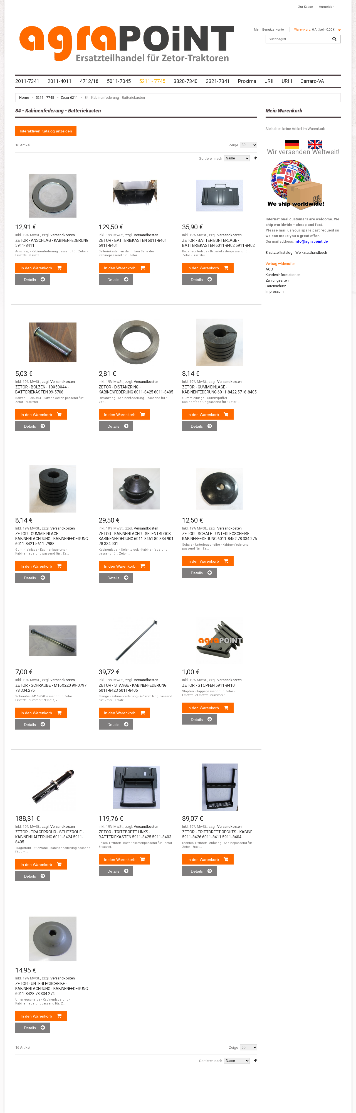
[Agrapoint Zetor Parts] (315, 143)
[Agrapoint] (126, 43)
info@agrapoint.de (311, 241)
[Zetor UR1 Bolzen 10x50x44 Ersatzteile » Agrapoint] (52, 342)
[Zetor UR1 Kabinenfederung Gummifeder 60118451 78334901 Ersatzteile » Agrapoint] (136, 489)
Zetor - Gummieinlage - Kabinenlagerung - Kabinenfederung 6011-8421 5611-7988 (51, 538)
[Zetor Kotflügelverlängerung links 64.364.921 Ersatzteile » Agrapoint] (52, 787)
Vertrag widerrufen (280, 264)
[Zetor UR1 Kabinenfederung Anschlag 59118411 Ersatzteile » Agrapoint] (52, 195)
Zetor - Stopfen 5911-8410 (208, 685)
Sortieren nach (210, 158)
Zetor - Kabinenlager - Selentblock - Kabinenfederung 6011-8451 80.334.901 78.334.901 (136, 538)
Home (24, 97)
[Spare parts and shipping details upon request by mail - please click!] (296, 158)
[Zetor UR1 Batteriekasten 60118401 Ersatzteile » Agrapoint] (136, 195)
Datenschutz (276, 286)
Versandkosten (62, 235)
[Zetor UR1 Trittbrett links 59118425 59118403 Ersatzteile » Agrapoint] (136, 787)
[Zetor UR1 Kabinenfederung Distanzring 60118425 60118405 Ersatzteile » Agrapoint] (136, 342)
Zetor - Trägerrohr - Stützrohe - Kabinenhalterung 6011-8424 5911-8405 (49, 837)
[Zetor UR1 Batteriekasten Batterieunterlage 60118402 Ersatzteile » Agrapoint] (219, 195)
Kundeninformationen (283, 275)
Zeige (233, 145)
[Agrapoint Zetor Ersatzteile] (292, 143)
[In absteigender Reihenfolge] (255, 158)
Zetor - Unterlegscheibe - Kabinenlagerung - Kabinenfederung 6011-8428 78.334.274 (51, 988)
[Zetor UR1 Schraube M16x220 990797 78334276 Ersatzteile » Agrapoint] (52, 640)
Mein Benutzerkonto (269, 29)
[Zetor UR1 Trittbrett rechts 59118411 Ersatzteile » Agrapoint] (219, 787)
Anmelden (327, 7)
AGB (269, 269)
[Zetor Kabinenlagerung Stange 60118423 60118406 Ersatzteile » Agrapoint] (136, 640)
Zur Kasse (305, 7)
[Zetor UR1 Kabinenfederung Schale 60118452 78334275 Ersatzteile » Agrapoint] (219, 489)
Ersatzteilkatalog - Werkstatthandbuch (296, 252)
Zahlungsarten (277, 280)
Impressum (275, 291)
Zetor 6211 (69, 97)
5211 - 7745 (45, 97)
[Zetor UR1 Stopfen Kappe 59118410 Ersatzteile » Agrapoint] (219, 640)
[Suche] (334, 39)
